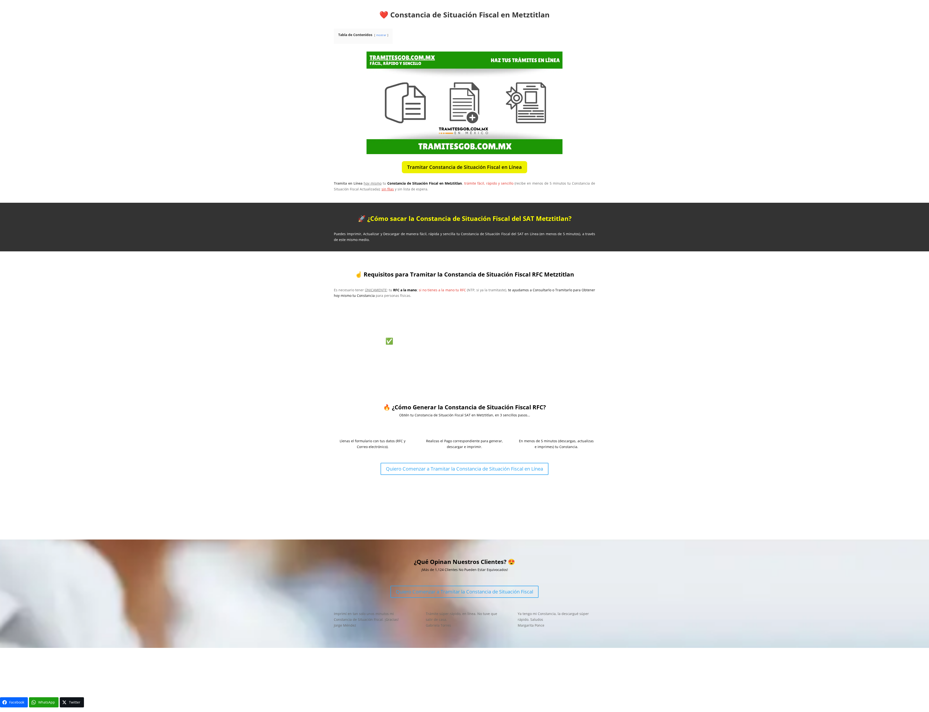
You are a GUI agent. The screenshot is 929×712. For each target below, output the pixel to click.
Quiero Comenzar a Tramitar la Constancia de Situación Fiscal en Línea (464, 468)
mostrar (381, 35)
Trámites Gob (390, 670)
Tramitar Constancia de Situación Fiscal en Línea (464, 167)
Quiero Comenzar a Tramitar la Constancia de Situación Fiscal (464, 591)
